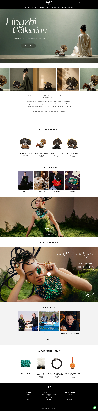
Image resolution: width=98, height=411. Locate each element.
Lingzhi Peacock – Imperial (72, 153)
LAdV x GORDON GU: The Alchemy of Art (28, 332)
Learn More (25, 156)
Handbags (56, 191)
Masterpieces (28, 401)
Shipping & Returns (70, 396)
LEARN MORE (49, 117)
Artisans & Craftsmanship (28, 396)
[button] (19, 3)
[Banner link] (49, 36)
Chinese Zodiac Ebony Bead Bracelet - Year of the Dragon (57, 374)
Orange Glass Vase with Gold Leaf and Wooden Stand (72, 374)
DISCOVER (49, 231)
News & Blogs (28, 404)
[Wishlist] (76, 3)
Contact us (70, 394)
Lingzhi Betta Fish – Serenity (41, 153)
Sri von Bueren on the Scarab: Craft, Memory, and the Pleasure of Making (70, 333)
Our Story (28, 394)
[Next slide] (51, 234)
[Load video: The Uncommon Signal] (49, 274)
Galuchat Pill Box (25, 373)
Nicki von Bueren (45, 108)
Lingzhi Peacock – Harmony (25, 153)
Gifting (72, 191)
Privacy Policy (70, 401)
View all (49, 339)
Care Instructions (69, 399)
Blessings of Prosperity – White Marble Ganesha (41, 374)
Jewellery (25, 191)
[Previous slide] (46, 234)
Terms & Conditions (70, 404)
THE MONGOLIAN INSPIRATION (49, 332)
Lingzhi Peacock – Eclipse (57, 153)
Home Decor (40, 191)
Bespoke (28, 399)
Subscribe (49, 399)
